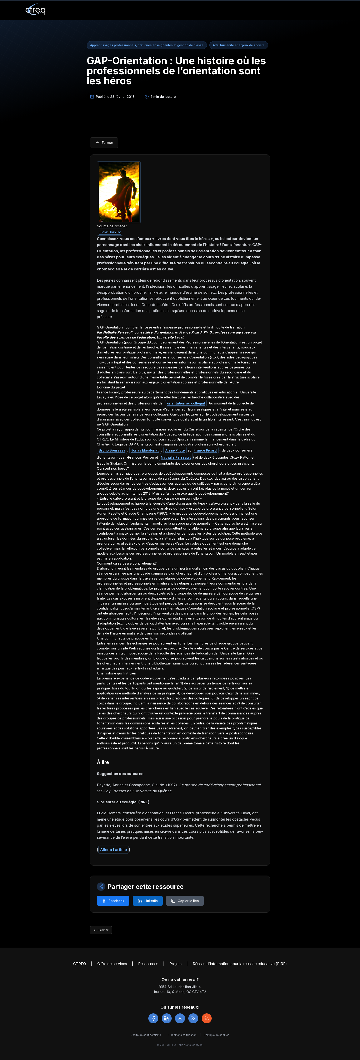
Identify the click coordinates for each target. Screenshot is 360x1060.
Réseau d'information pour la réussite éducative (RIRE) (240, 964)
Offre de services (112, 964)
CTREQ (79, 964)
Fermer (103, 930)
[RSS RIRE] (207, 1018)
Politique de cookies (216, 1034)
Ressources (148, 964)
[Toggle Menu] (332, 10)
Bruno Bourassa (112, 450)
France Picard (205, 450)
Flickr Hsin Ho (110, 232)
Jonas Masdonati (145, 450)
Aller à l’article (113, 849)
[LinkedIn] (167, 1018)
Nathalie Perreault (176, 457)
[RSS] (193, 1018)
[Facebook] (153, 1018)
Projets (175, 964)
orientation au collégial (186, 403)
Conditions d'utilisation (182, 1034)
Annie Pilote (175, 450)
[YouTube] (180, 1018)
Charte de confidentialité (146, 1034)
